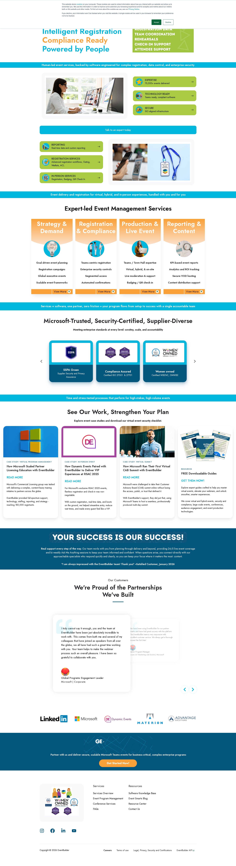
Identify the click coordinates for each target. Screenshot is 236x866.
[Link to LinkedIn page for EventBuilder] (63, 830)
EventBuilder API (185, 850)
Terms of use (123, 850)
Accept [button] (156, 22)
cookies (80, 4)
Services (98, 786)
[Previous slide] (41, 361)
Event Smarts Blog (138, 798)
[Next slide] (194, 361)
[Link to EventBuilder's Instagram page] (42, 830)
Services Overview (103, 793)
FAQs (96, 809)
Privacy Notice (134, 9)
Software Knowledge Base (142, 793)
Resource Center (137, 804)
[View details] (74, 830)
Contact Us (134, 809)
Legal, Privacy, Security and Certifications (152, 850)
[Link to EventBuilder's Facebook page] (52, 830)
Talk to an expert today (118, 130)
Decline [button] (168, 22)
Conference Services (104, 804)
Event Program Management (108, 798)
